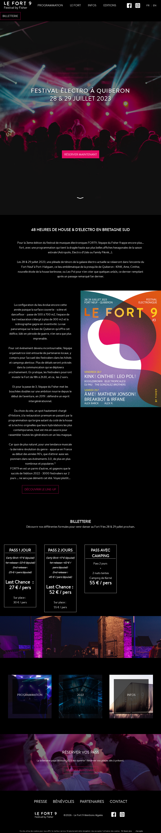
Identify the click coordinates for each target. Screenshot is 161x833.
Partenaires (92, 801)
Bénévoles (63, 801)
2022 (80, 695)
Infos (92, 5)
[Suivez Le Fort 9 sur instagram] (137, 7)
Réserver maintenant (80, 154)
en (154, 5)
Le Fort (75, 5)
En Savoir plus (126, 831)
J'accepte (139, 831)
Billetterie (10, 16)
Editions (109, 5)
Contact (118, 801)
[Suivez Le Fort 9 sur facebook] (129, 7)
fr (147, 5)
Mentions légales (93, 815)
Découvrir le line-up (40, 489)
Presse (40, 801)
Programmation (50, 5)
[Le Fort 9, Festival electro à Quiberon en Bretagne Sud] (17, 8)
